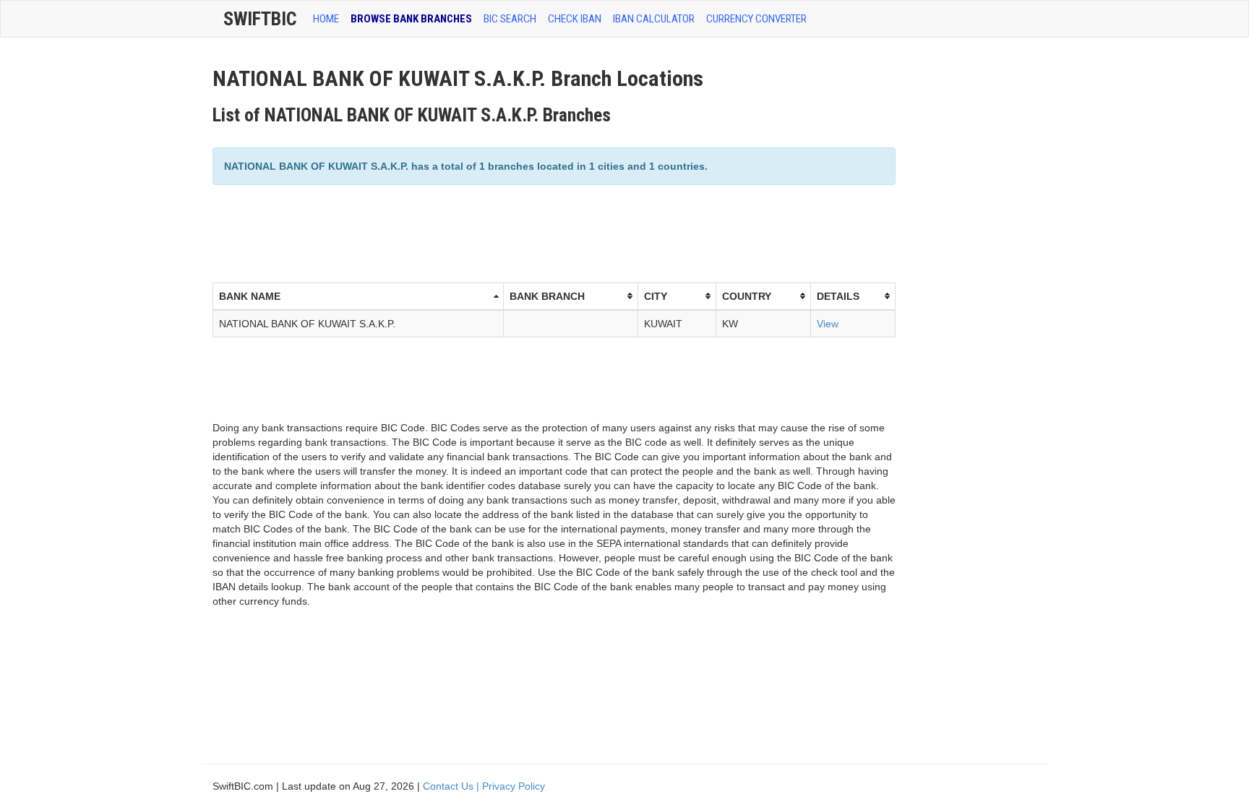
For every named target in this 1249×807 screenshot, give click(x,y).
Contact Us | (452, 786)
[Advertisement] (476, 231)
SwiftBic (259, 19)
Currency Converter (756, 18)
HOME (326, 18)
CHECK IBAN (574, 18)
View (827, 323)
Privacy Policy (513, 786)
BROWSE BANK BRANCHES (411, 18)
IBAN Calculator (654, 18)
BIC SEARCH (510, 18)
